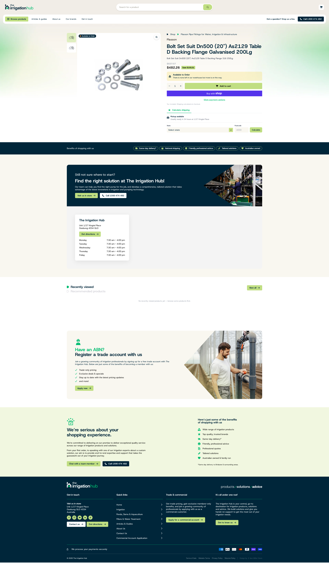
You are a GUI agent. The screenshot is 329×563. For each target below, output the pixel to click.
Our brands (71, 19)
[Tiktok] (90, 518)
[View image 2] (71, 48)
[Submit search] (207, 7)
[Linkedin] (85, 518)
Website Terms (204, 558)
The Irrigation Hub (80, 558)
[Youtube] (80, 518)
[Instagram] (74, 518)
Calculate (256, 130)
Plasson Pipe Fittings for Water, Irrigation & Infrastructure (209, 34)
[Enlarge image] (156, 37)
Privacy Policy (217, 558)
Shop (172, 34)
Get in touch (87, 19)
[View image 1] (71, 37)
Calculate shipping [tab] (181, 110)
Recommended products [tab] (88, 291)
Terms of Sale (191, 558)
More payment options (214, 99)
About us (56, 19)
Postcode (238, 126)
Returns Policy (230, 558)
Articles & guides (39, 19)
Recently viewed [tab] (82, 287)
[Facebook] (69, 518)
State (169, 126)
